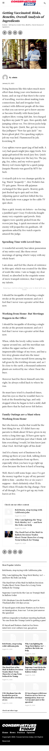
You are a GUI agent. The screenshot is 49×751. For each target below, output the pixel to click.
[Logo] (23, 3)
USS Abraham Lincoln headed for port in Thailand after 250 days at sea (12, 696)
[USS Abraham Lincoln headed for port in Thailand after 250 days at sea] (13, 686)
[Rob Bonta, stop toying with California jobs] (9, 512)
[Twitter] (10, 32)
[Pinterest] (15, 32)
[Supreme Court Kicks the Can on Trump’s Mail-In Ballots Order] (36, 660)
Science (4, 25)
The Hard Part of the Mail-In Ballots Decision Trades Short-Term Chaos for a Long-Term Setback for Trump (29, 536)
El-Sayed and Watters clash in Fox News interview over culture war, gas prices (20, 626)
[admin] (5, 77)
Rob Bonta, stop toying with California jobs (28, 511)
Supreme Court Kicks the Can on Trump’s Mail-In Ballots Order (35, 669)
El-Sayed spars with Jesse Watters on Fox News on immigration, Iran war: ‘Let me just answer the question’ (36, 697)
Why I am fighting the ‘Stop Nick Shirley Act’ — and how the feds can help (28, 522)
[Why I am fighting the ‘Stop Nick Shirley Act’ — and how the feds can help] (9, 522)
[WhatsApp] (20, 32)
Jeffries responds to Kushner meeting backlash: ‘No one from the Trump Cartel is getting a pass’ (24, 619)
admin (14, 77)
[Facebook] (4, 32)
